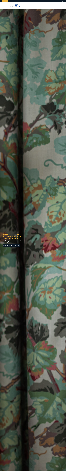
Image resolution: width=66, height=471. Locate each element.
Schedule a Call (4, 1)
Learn (46, 5)
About (30, 5)
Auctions (41, 5)
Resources (51, 5)
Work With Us (35, 5)
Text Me (16, 245)
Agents (57, 5)
